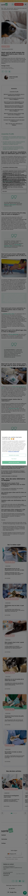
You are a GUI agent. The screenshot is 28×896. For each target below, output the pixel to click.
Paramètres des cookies (14, 455)
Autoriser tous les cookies (14, 462)
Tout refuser (14, 458)
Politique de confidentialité (13, 451)
